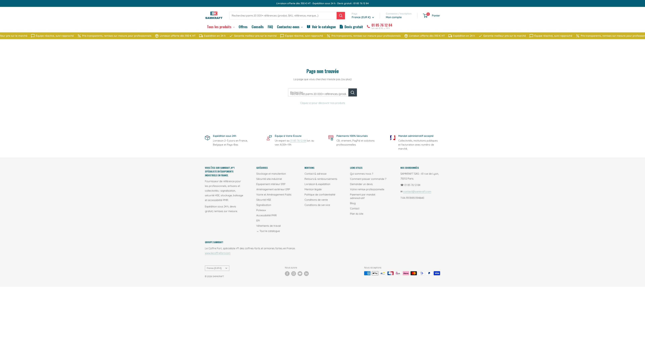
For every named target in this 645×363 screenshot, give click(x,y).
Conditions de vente (316, 199)
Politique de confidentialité (320, 194)
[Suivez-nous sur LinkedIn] (306, 273)
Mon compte (394, 17)
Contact (354, 208)
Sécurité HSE (263, 199)
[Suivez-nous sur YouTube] (300, 273)
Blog (353, 203)
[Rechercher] (341, 15)
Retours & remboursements (321, 178)
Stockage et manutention (271, 173)
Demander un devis (361, 184)
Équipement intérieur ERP (270, 184)
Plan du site (356, 213)
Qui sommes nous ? (361, 173)
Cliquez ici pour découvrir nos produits (322, 103)
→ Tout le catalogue (268, 231)
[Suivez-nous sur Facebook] (287, 273)
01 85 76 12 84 (298, 140)
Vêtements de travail (268, 225)
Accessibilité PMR (266, 215)
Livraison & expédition (317, 184)
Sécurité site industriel (269, 178)
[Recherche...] (352, 92)
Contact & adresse (316, 173)
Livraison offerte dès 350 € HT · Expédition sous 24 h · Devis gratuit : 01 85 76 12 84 (322, 3)
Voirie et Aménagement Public (274, 194)
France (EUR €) (214, 268)
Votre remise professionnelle (367, 189)
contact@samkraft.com (417, 191)
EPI (258, 220)
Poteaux (261, 210)
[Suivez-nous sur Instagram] (293, 273)
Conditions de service (317, 205)
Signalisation (263, 205)
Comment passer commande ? (368, 178)
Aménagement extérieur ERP (273, 189)
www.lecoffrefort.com (217, 253)
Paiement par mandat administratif (362, 196)
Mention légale (313, 189)
